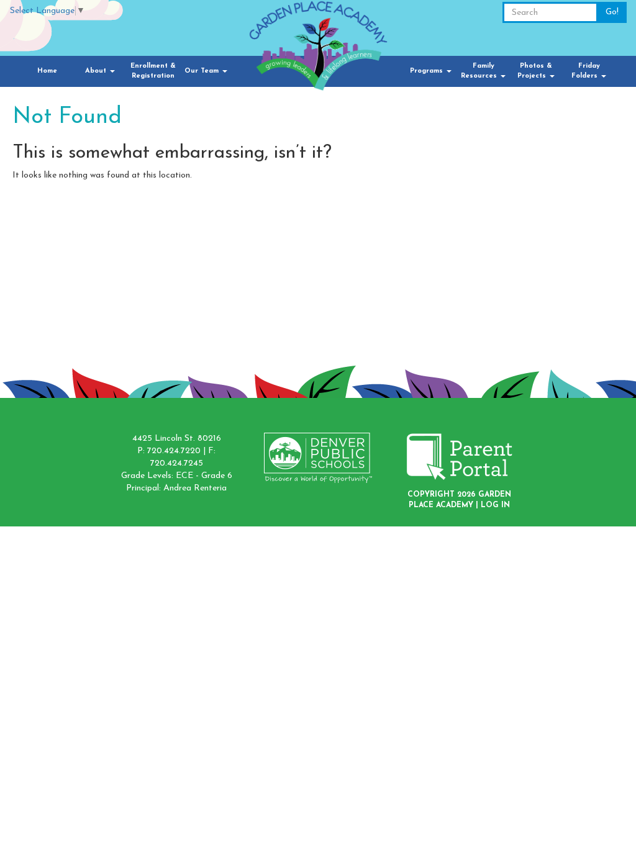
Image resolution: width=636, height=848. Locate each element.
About (97, 71)
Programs (427, 71)
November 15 (488, 200)
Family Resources (480, 71)
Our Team (202, 71)
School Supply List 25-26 (513, 163)
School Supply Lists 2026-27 (521, 151)
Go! (612, 12)
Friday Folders (585, 71)
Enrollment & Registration (153, 71)
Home (47, 71)
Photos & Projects (534, 71)
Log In (495, 505)
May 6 (474, 176)
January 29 (484, 188)
